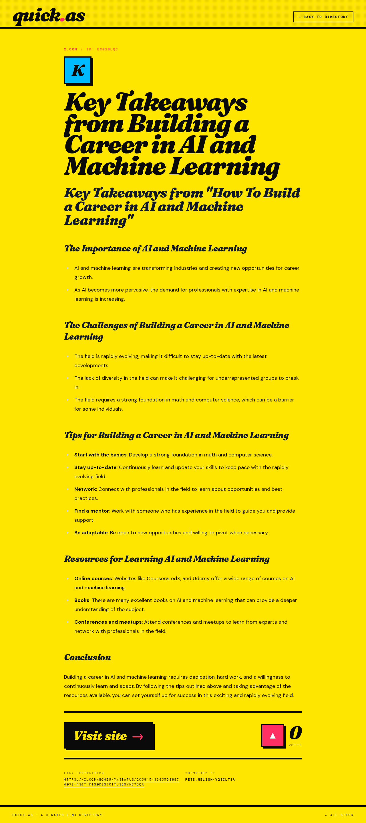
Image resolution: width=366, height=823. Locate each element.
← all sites (339, 815)
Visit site (108, 735)
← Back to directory (323, 17)
